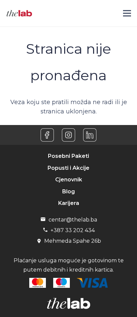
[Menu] (127, 13)
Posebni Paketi (68, 156)
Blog (68, 191)
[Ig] (68, 135)
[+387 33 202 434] (46, 230)
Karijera (68, 203)
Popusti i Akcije (68, 168)
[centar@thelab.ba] (44, 219)
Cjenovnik (68, 179)
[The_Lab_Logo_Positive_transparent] (19, 13)
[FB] (47, 135)
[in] (89, 135)
